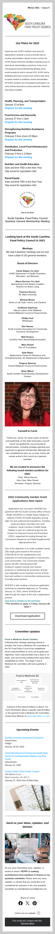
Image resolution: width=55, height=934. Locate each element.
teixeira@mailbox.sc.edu (38, 716)
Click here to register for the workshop (22, 600)
